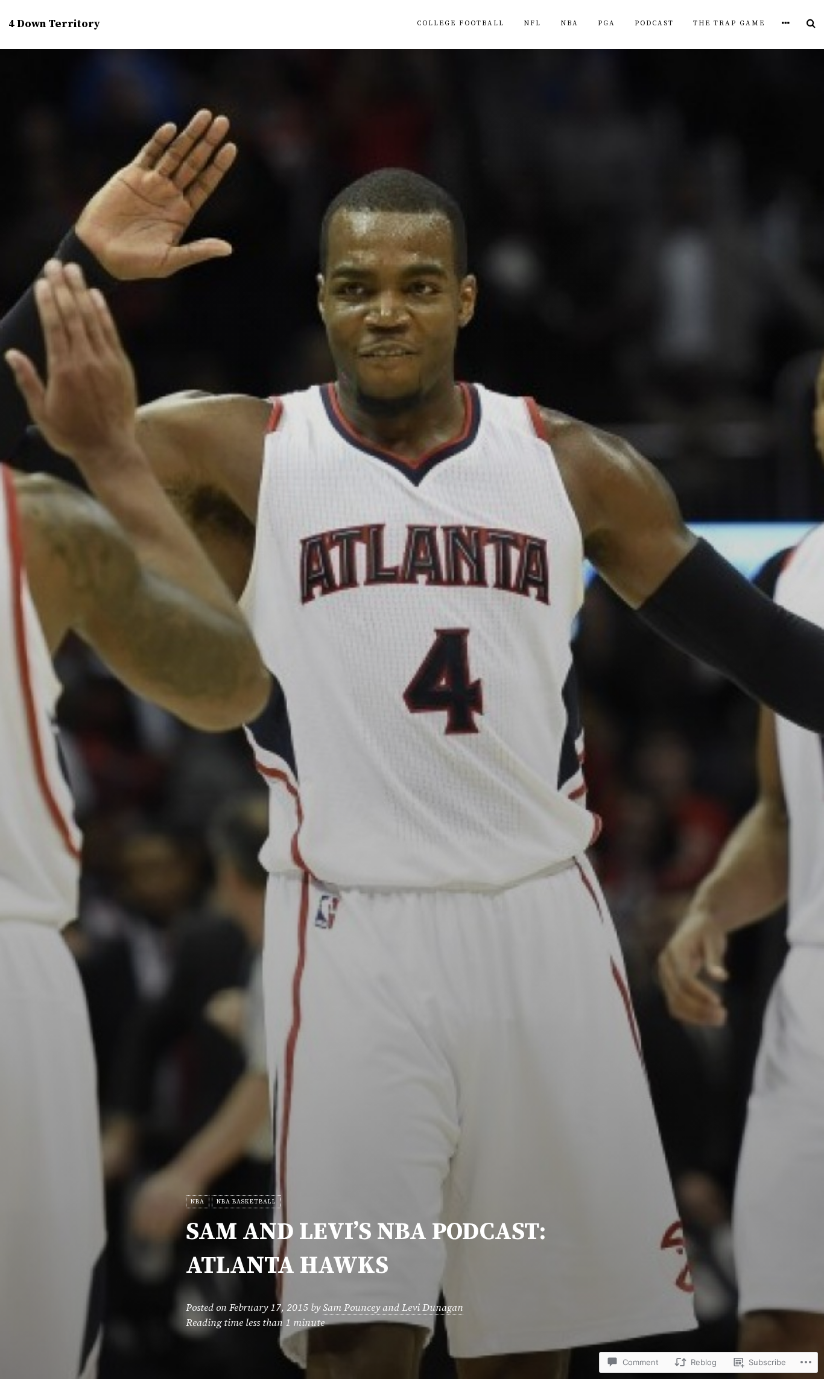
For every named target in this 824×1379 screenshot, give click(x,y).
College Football (460, 23)
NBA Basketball (246, 1201)
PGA (606, 23)
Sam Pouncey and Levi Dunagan (393, 1307)
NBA (569, 23)
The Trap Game (729, 23)
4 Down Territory (54, 24)
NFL (532, 23)
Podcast (654, 23)
